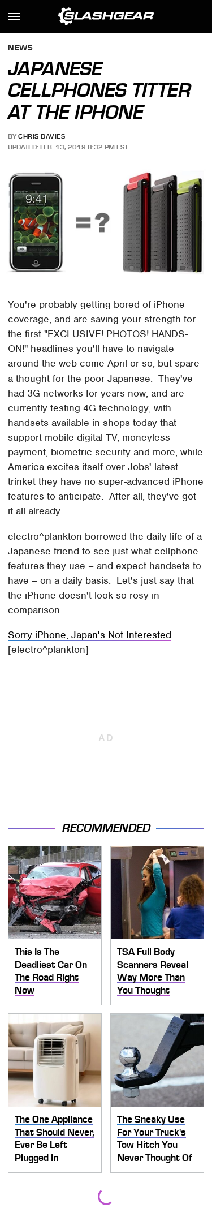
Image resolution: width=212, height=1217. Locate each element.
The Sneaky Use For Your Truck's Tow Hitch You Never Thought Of (154, 1138)
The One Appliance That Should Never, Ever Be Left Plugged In (54, 1138)
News (20, 48)
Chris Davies (41, 136)
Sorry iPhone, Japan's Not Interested (89, 635)
